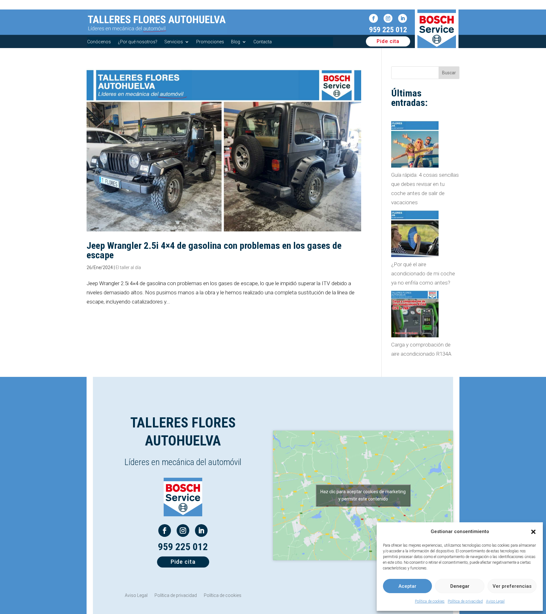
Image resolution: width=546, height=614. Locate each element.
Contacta (262, 42)
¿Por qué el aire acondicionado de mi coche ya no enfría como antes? (423, 273)
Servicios (173, 42)
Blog (235, 42)
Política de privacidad (465, 601)
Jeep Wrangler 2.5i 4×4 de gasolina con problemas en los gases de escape (214, 250)
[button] (533, 532)
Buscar (449, 72)
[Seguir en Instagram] (388, 18)
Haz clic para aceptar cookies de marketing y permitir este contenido (363, 495)
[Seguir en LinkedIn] (402, 18)
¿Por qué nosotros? (137, 42)
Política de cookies (430, 601)
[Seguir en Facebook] (373, 18)
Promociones (210, 42)
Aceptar (407, 586)
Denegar (460, 586)
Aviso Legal (495, 601)
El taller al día (128, 267)
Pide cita (388, 41)
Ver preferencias (512, 586)
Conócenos (99, 42)
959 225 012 (388, 29)
